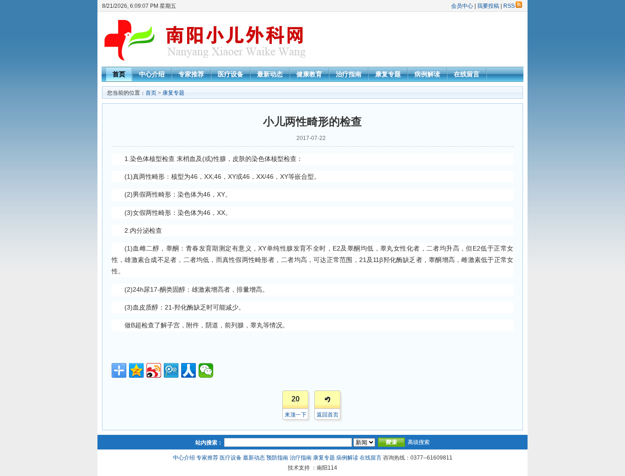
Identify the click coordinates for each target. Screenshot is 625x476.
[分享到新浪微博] (153, 370)
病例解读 (427, 74)
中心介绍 (152, 74)
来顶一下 (296, 415)
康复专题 (388, 74)
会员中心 (462, 6)
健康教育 (309, 74)
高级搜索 (419, 442)
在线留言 (467, 74)
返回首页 (328, 415)
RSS (509, 6)
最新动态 (270, 74)
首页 (119, 74)
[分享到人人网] (188, 370)
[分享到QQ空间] (136, 370)
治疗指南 (348, 74)
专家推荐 (191, 74)
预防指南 (277, 458)
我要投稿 (488, 6)
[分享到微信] (206, 370)
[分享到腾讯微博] (171, 370)
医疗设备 (230, 74)
